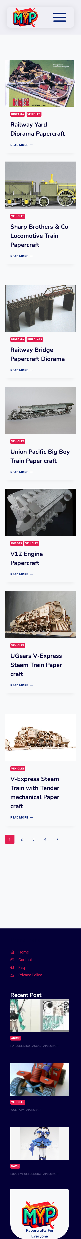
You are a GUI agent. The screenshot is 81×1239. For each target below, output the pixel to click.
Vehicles (34, 114)
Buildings (34, 339)
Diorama (17, 114)
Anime (15, 1038)
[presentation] (40, 83)
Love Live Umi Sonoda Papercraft (34, 1174)
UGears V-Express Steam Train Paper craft (36, 665)
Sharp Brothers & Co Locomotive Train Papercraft (39, 236)
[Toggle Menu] (59, 17)
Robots (16, 543)
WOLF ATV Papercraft (25, 1110)
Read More (21, 145)
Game (15, 1166)
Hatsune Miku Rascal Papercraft (34, 1046)
